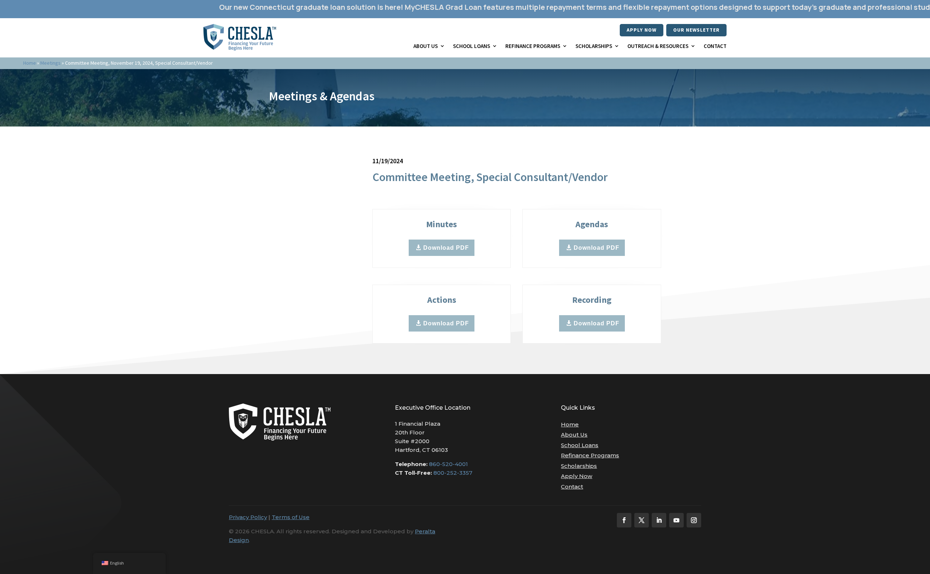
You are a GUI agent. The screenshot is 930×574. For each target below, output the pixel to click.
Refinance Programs (532, 46)
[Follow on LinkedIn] (659, 520)
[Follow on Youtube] (676, 520)
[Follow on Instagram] (694, 520)
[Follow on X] (641, 520)
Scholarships (593, 46)
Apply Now (641, 30)
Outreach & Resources (657, 46)
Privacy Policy (248, 517)
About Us (425, 46)
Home (29, 63)
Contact (715, 46)
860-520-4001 (448, 464)
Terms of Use (291, 517)
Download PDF (446, 248)
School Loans (471, 46)
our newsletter (696, 30)
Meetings (50, 63)
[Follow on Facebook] (624, 520)
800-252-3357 (452, 472)
